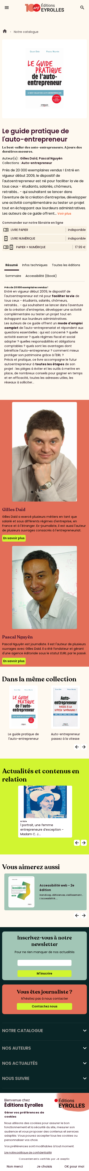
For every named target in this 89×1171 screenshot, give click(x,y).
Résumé (11, 265)
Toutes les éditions (66, 265)
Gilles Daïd (28, 158)
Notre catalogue (26, 32)
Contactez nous (44, 1006)
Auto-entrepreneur (36, 163)
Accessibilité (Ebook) (41, 276)
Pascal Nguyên (50, 158)
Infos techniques (35, 265)
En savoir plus (14, 538)
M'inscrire (44, 973)
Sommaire (13, 276)
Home (4, 32)
